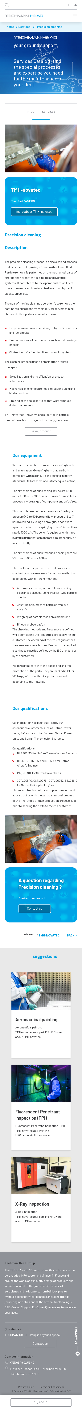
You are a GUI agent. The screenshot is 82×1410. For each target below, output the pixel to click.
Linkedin (78, 1354)
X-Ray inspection (32, 1204)
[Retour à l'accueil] (24, 16)
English (75, 4)
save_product (41, 431)
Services (48, 111)
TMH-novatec (49, 935)
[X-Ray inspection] (41, 1175)
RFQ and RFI (41, 1402)
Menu (75, 16)
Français (70, 4)
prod (31, 111)
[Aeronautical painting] (41, 991)
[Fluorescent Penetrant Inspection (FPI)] (41, 1083)
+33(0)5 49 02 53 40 (22, 1362)
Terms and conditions (52, 1386)
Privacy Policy (26, 1386)
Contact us (34, 908)
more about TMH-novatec (34, 211)
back (70, 935)
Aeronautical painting (36, 1019)
